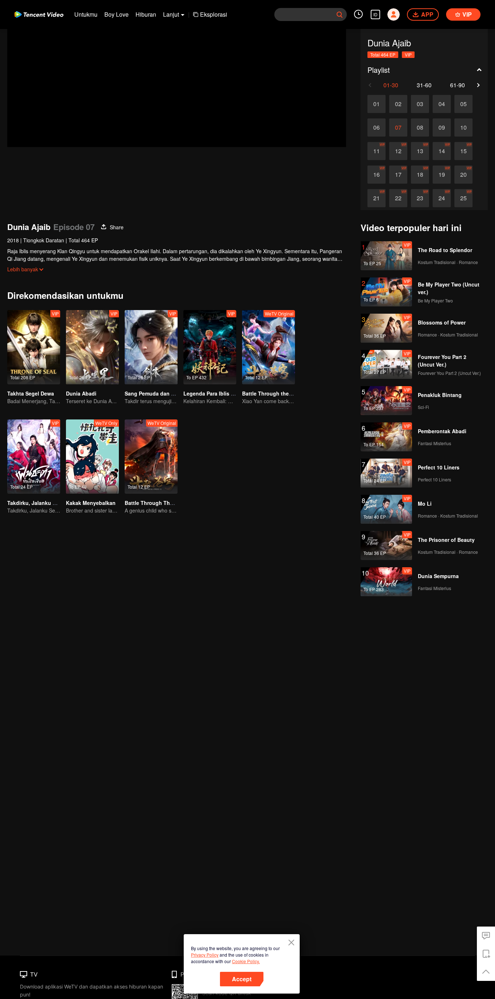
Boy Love (116, 14)
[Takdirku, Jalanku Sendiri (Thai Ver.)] (33, 456)
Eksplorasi (213, 14)
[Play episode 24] (442, 198)
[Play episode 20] (463, 175)
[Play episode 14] (442, 151)
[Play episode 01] (376, 104)
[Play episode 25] (463, 198)
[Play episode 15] (463, 151)
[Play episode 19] (442, 175)
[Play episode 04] (442, 104)
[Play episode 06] (376, 127)
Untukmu (85, 14)
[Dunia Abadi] (92, 347)
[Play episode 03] (420, 104)
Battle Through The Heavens (160, 502)
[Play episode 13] (420, 151)
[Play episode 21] (376, 198)
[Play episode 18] (420, 175)
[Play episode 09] (442, 127)
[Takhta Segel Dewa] (33, 347)
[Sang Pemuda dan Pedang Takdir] (151, 347)
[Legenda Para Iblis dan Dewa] (209, 347)
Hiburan (146, 14)
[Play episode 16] (376, 175)
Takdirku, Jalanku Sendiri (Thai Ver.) (51, 502)
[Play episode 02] (398, 104)
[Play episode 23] (420, 198)
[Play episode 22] (398, 198)
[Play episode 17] (398, 175)
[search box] (339, 14)
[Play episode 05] (463, 104)
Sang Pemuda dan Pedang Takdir (166, 393)
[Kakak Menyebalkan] (92, 456)
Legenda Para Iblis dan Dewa (219, 393)
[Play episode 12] (398, 151)
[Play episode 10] (463, 127)
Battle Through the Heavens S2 (280, 393)
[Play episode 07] (398, 127)
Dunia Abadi (81, 393)
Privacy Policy (205, 955)
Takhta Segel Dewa (30, 393)
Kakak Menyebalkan (91, 502)
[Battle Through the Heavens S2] (268, 347)
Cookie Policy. (246, 961)
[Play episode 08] (420, 127)
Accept (241, 979)
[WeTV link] (38, 14)
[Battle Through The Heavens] (151, 456)
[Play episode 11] (376, 151)
